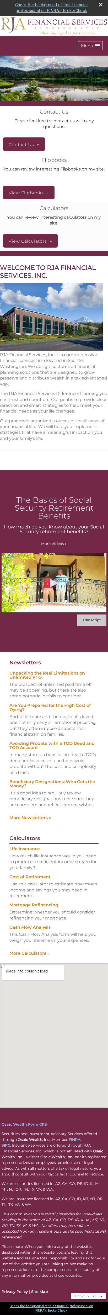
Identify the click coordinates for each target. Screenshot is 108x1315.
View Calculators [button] (28, 241)
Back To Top (86, 1296)
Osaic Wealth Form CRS (24, 1124)
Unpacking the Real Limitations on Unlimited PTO (47, 675)
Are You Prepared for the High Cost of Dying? (50, 707)
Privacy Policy (15, 1291)
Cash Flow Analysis (30, 927)
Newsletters (25, 662)
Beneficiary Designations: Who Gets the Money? (52, 783)
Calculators (24, 838)
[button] (90, 45)
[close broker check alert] (101, 5)
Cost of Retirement (30, 876)
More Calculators (29, 953)
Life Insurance (24, 848)
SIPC (6, 1145)
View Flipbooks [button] (26, 192)
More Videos (54, 544)
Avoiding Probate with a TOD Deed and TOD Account (52, 745)
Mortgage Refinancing (33, 904)
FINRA (74, 1139)
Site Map (39, 1291)
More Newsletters (30, 817)
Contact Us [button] (21, 144)
